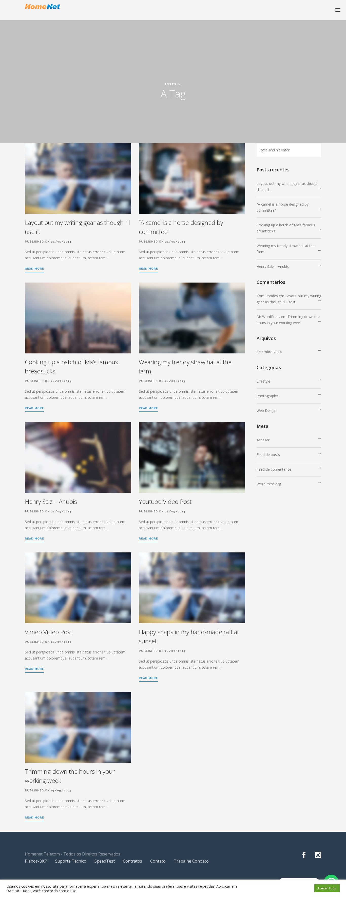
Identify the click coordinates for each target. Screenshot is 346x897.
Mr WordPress (268, 316)
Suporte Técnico (70, 861)
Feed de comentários (274, 469)
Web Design (266, 410)
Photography (267, 395)
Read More (34, 268)
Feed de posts (268, 454)
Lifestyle (263, 381)
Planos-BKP (36, 861)
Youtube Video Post (165, 501)
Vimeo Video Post (48, 632)
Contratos (132, 861)
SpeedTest (104, 861)
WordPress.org (269, 484)
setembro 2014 (269, 351)
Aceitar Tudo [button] (327, 888)
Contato (158, 861)
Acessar (263, 439)
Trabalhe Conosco (191, 861)
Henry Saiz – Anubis (51, 501)
